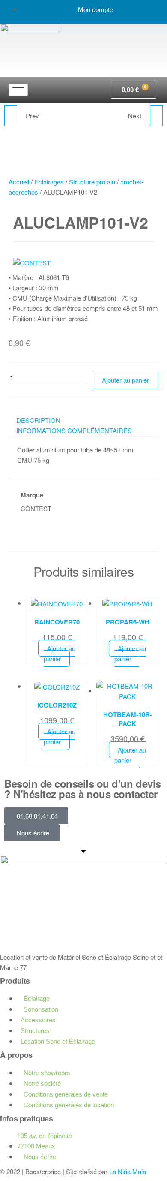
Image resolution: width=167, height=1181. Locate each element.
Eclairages (49, 181)
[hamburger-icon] (18, 90)
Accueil (19, 181)
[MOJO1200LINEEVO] (10, 115)
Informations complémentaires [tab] (74, 430)
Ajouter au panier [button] (59, 653)
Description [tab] (38, 420)
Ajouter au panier (125, 379)
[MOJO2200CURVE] (156, 115)
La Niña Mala (127, 1171)
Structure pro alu (92, 181)
